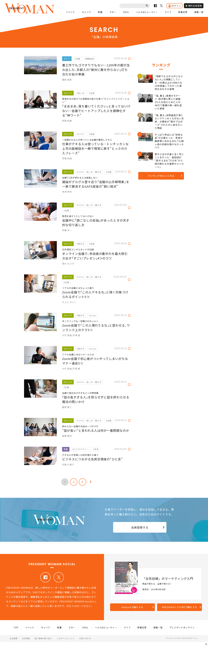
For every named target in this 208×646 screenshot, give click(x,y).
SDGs (126, 12)
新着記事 (182, 12)
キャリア (86, 12)
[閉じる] (206, 644)
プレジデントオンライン (182, 627)
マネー (112, 12)
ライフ (168, 12)
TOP (16, 627)
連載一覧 (198, 12)
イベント (70, 12)
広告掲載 (26, 638)
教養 (100, 12)
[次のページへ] (90, 482)
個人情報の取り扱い (43, 638)
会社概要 (14, 638)
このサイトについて (66, 638)
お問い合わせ (85, 638)
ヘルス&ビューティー (147, 12)
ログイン (176, 5)
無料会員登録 (195, 5)
